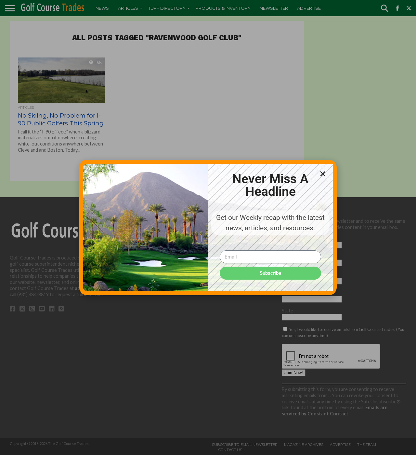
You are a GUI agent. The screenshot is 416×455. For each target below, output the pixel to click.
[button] (322, 173)
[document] (208, 227)
